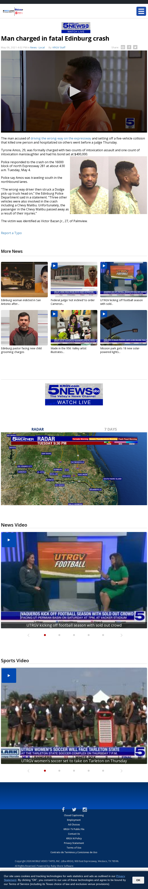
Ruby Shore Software (62, 866)
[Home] (26, 11)
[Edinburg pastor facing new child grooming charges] (24, 327)
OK (138, 880)
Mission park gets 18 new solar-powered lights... (120, 350)
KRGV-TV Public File (74, 829)
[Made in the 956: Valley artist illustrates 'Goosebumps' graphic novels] (74, 327)
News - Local (37, 47)
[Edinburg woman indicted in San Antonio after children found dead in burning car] (24, 279)
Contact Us (74, 833)
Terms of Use (73, 847)
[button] (74, 91)
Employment (74, 820)
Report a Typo (11, 233)
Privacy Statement (74, 843)
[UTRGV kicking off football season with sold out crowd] (123, 279)
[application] (74, 91)
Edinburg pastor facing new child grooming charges (21, 350)
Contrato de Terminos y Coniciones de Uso (73, 852)
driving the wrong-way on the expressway (61, 138)
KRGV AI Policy (74, 838)
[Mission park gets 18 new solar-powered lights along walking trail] (123, 327)
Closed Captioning (74, 815)
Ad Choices (74, 824)
